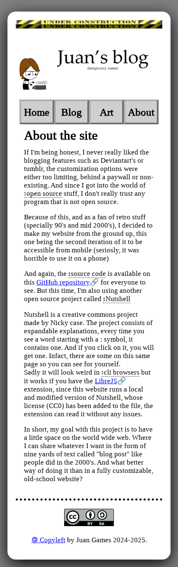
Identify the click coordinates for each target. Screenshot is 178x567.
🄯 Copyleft (48, 540)
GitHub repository (63, 282)
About (141, 112)
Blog (71, 112)
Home (36, 112)
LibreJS (106, 381)
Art (106, 112)
